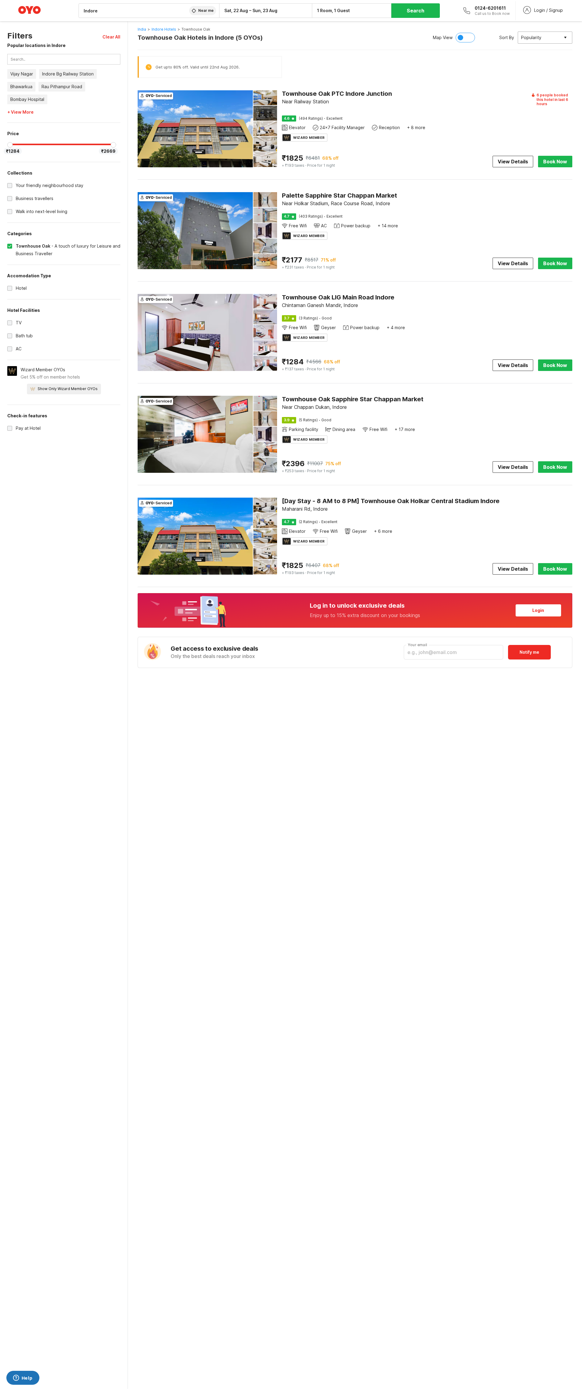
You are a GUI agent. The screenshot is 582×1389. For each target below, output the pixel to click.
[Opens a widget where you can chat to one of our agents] (22, 1378)
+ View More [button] (20, 112)
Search (415, 11)
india (142, 29)
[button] (111, 37)
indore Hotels (164, 29)
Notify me (529, 652)
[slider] (10, 145)
